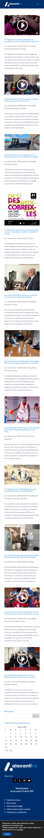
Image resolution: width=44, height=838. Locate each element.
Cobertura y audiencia (17, 812)
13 (36, 737)
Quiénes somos (14, 800)
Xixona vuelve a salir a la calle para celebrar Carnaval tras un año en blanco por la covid (21, 613)
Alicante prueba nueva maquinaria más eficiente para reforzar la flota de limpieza (21, 156)
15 (11, 740)
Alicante (7, 49)
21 (6, 744)
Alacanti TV (11, 436)
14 (6, 740)
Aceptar (7, 834)
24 (21, 744)
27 (36, 744)
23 (16, 744)
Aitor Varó (11, 682)
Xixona (22, 621)
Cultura (31, 238)
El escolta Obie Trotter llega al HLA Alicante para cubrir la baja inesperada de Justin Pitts (21, 430)
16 (16, 740)
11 (26, 737)
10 (21, 737)
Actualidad (32, 46)
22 (11, 744)
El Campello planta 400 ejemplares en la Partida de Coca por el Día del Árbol (20, 490)
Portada (23, 49)
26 (31, 744)
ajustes (20, 830)
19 (31, 740)
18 (26, 740)
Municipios (15, 49)
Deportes (7, 439)
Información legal (15, 806)
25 (26, 744)
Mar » (11, 750)
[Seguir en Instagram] (24, 780)
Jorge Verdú (11, 46)
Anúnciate (11, 803)
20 (36, 740)
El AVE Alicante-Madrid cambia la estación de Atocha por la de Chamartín (21, 100)
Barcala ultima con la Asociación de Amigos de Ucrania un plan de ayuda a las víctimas (21, 362)
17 (21, 740)
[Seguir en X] (20, 780)
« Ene (6, 750)
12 (31, 737)
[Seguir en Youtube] (29, 780)
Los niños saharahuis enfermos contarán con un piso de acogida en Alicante (20, 296)
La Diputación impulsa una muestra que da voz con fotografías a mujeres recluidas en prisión (21, 232)
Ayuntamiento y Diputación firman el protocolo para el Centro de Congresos (20, 676)
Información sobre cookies (19, 809)
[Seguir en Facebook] (15, 780)
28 (6, 747)
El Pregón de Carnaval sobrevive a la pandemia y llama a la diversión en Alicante (21, 40)
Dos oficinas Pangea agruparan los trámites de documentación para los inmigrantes (21, 556)
